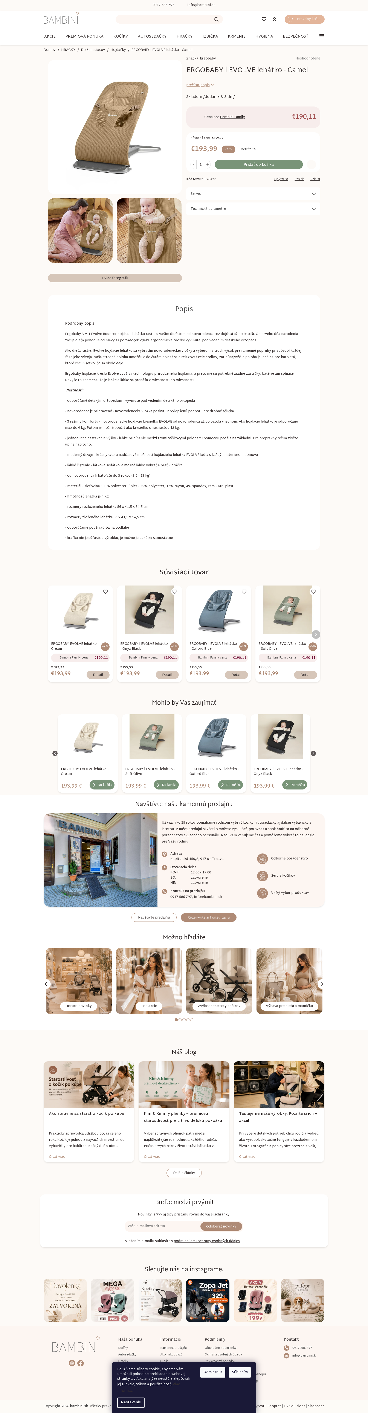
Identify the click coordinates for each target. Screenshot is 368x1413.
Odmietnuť (212, 1372)
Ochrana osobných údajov (223, 1354)
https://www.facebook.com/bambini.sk (80, 1363)
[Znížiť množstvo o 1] (193, 164)
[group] (88, 753)
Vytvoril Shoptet (267, 1406)
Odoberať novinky (221, 1227)
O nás (164, 1361)
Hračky (123, 1361)
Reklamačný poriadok (220, 1361)
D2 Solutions (294, 1406)
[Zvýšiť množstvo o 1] (208, 164)
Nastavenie (131, 1402)
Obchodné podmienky (221, 1348)
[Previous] (46, 984)
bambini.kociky (72, 1363)
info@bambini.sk (208, 897)
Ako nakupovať (171, 1354)
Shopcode (316, 1406)
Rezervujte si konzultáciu (209, 918)
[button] (88, 783)
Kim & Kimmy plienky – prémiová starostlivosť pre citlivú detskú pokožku (183, 1117)
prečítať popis (198, 85)
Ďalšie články (184, 1173)
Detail (98, 675)
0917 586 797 (181, 897)
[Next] (322, 984)
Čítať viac (57, 1157)
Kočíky (123, 1348)
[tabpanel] (79, 981)
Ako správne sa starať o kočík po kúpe (86, 1113)
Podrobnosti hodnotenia (295, 59)
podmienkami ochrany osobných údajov (207, 1241)
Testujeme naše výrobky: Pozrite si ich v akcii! (278, 1117)
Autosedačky (127, 1354)
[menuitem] (50, 37)
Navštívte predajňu (154, 918)
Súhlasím (240, 1372)
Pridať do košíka (259, 164)
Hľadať (216, 19)
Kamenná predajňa (173, 1348)
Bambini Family (232, 117)
